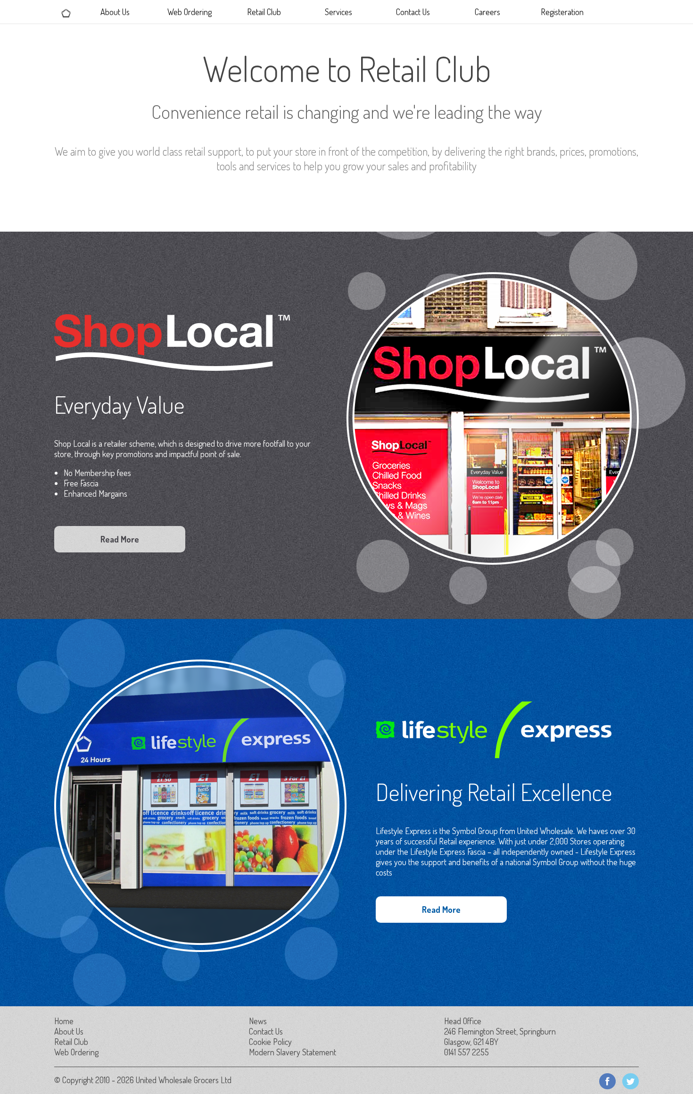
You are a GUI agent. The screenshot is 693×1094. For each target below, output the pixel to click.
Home (64, 1021)
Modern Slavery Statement (292, 1052)
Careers (487, 12)
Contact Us (413, 12)
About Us (115, 12)
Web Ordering (189, 12)
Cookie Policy (270, 1041)
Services (338, 12)
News (258, 1021)
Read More (119, 539)
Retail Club (264, 12)
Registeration (562, 12)
